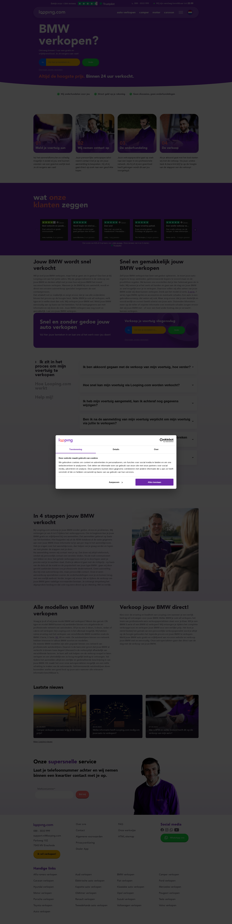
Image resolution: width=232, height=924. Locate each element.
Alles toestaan (154, 482)
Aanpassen (114, 482)
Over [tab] (156, 449)
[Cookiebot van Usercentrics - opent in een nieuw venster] (161, 440)
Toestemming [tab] (75, 449)
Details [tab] (116, 449)
